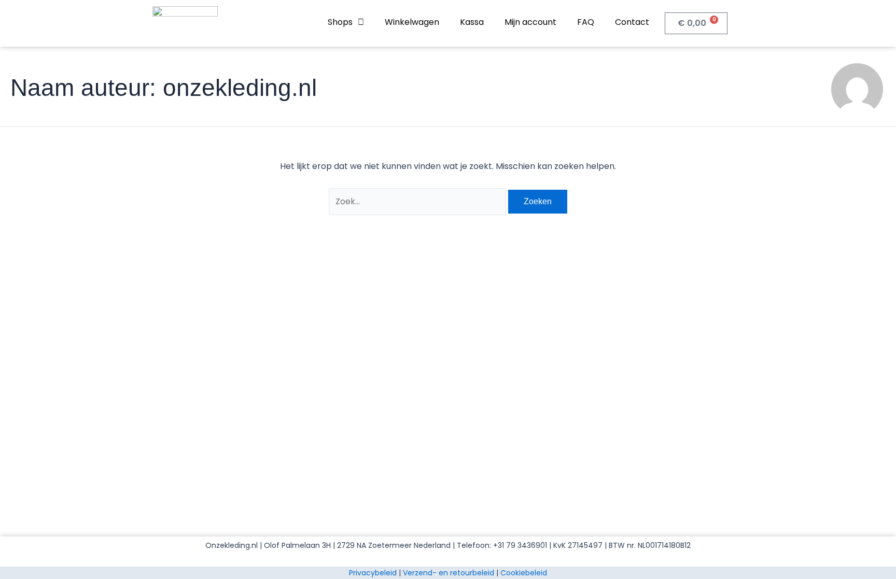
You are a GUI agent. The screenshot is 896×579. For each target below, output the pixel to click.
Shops (340, 22)
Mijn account (530, 22)
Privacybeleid (373, 573)
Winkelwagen (412, 22)
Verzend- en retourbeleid (448, 573)
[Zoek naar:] (418, 201)
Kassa (472, 22)
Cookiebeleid (523, 573)
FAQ (585, 22)
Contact (632, 22)
